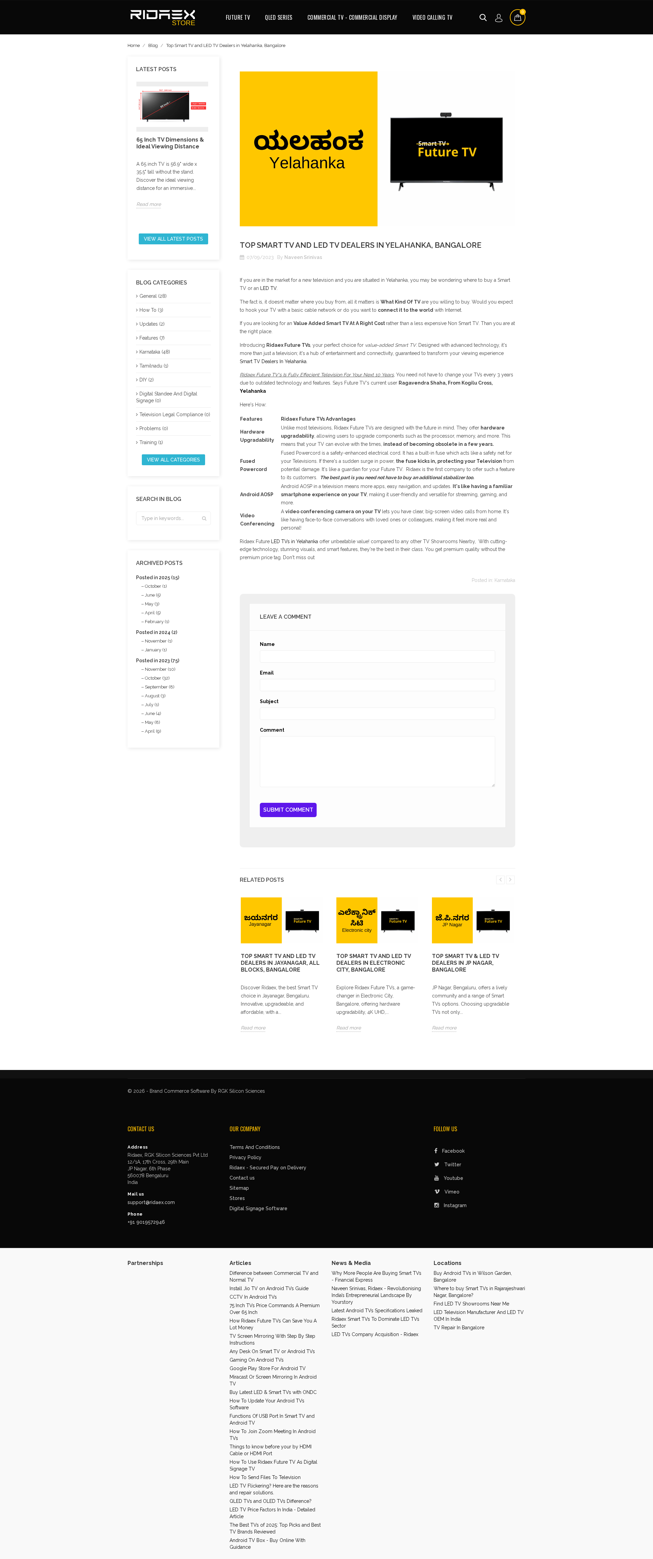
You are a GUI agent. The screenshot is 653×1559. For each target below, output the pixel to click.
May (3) (152, 603)
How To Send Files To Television (265, 1477)
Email (267, 673)
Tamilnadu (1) (153, 366)
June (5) (153, 595)
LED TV (268, 288)
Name (267, 644)
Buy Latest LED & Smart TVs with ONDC (273, 1392)
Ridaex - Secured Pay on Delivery (268, 1167)
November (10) (160, 669)
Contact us (242, 1178)
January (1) (156, 649)
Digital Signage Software (258, 1208)
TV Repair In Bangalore (459, 1327)
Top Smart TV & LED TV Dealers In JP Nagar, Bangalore (465, 963)
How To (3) (151, 310)
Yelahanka (253, 391)
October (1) (156, 586)
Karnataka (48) (154, 352)
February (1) (157, 621)
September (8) (159, 686)
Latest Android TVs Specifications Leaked (377, 1310)
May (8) (152, 722)
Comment (272, 730)
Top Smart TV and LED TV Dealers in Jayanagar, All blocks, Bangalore (280, 963)
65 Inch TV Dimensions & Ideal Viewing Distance (170, 143)
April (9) (153, 731)
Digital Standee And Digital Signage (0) (166, 397)
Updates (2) (152, 324)
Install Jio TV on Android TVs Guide (269, 1288)
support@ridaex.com (151, 1202)
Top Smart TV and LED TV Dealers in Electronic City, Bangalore (373, 963)
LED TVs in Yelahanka (294, 541)
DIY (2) (146, 380)
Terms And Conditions (255, 1147)
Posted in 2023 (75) (157, 660)
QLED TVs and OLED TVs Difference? (271, 1501)
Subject (269, 701)
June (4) (153, 713)
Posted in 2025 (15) (157, 577)
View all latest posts (173, 239)
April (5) (153, 612)
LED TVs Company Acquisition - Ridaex (375, 1334)
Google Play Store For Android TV (268, 1368)
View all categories (173, 459)
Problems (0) (153, 428)
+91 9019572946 (146, 1222)
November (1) (158, 641)
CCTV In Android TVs (253, 1297)
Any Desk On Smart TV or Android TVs (272, 1351)
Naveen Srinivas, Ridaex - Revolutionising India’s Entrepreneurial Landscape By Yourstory (376, 1295)
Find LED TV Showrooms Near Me (471, 1303)
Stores (237, 1198)
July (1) (152, 704)
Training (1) (151, 442)
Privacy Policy (246, 1157)
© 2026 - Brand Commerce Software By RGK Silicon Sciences (196, 1091)
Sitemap (239, 1188)
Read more (148, 204)
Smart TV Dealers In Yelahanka (273, 361)
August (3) (155, 695)
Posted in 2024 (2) (156, 632)
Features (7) (152, 338)
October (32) (157, 678)
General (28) (153, 296)
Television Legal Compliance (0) (174, 414)
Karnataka (505, 580)
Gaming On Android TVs (257, 1360)
